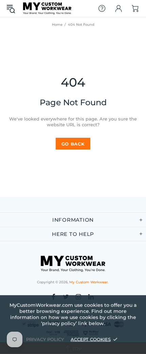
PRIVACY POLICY (45, 339)
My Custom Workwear (47, 8)
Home (57, 24)
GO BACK (73, 144)
